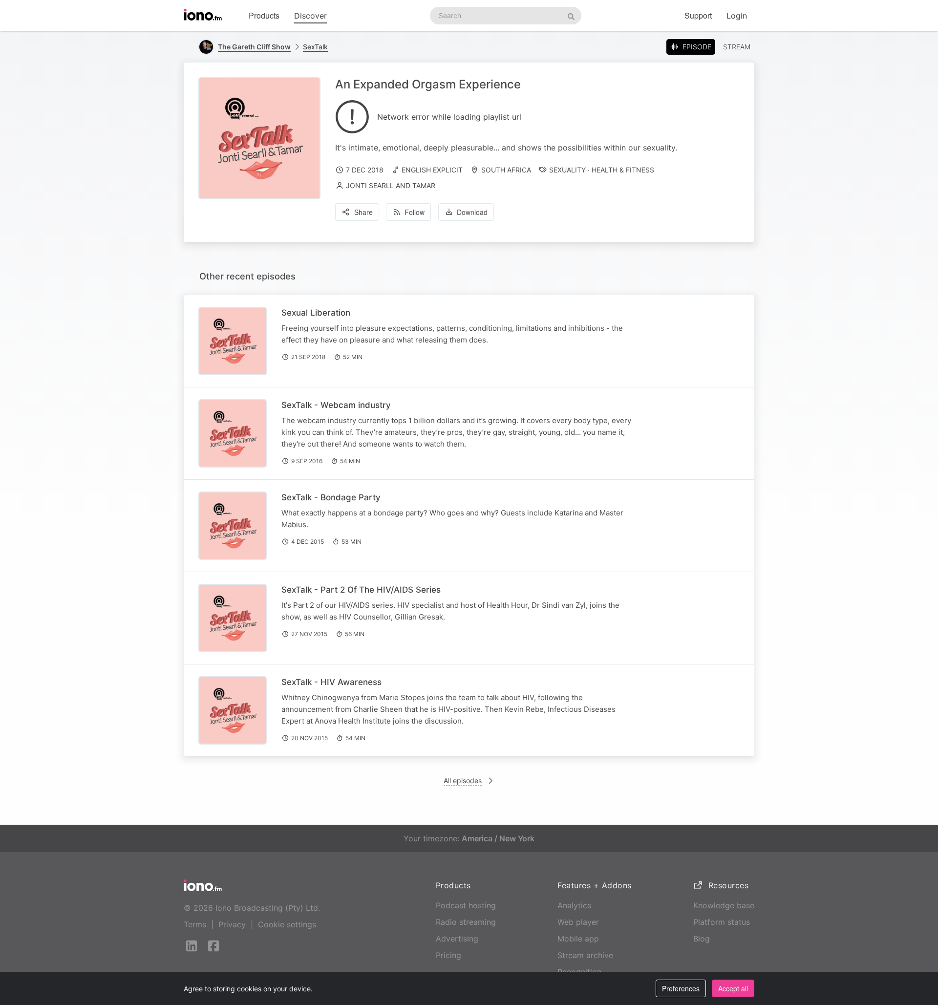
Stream (736, 47)
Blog (701, 938)
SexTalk (315, 47)
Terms (195, 924)
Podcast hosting (466, 905)
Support (698, 15)
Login (736, 16)
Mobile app (578, 938)
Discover (310, 16)
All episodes (463, 780)
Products (264, 15)
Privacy (232, 924)
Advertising (457, 938)
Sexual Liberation (315, 313)
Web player (578, 922)
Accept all (733, 988)
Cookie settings (287, 924)
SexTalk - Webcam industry (336, 405)
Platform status (721, 922)
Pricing (448, 955)
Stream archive (585, 955)
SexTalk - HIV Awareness (331, 682)
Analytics (574, 905)
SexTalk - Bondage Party (331, 497)
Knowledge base (723, 905)
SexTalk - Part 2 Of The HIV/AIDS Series (361, 590)
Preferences (681, 988)
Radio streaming (466, 922)
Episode (696, 47)
